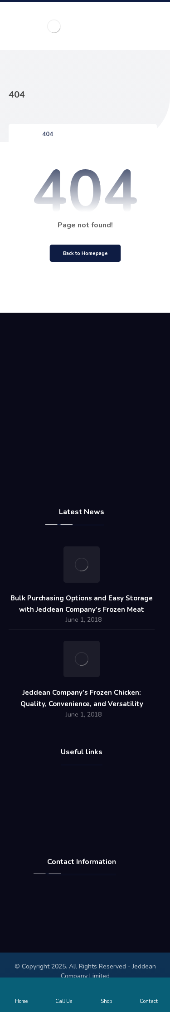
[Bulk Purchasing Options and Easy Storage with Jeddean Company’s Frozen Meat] (81, 564)
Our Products (87, 828)
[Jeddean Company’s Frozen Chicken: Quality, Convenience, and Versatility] (81, 659)
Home (87, 784)
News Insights (87, 817)
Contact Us (87, 806)
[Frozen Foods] (54, 26)
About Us (87, 795)
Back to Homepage (85, 253)
